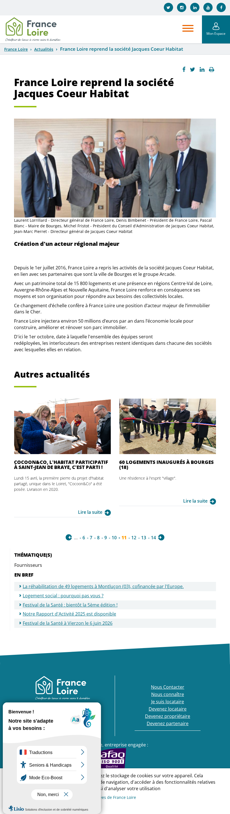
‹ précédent (69, 537)
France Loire (16, 49)
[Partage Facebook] (184, 69)
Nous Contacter (167, 687)
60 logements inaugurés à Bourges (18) (166, 464)
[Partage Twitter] (193, 69)
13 (143, 538)
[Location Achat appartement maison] (32, 29)
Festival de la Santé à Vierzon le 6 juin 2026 (67, 623)
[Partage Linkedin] (202, 69)
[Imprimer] (212, 69)
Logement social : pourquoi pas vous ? (63, 596)
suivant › (161, 537)
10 (114, 538)
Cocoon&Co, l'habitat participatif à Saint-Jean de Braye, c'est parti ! (61, 464)
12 (133, 538)
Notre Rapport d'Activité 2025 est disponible (69, 614)
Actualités (43, 49)
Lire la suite (90, 512)
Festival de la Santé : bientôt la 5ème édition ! (70, 605)
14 (153, 538)
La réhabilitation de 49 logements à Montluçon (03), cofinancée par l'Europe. (103, 586)
